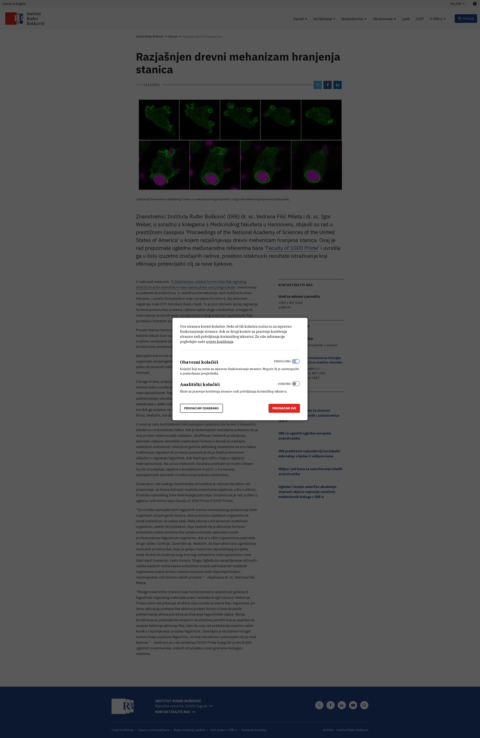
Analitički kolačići (200, 384)
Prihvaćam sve (284, 408)
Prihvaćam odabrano (201, 408)
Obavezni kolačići (199, 362)
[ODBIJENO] (296, 386)
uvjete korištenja (219, 341)
